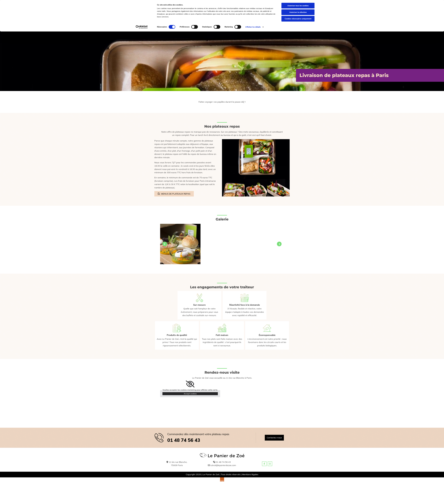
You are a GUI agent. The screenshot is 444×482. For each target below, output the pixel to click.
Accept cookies (190, 394)
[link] (190, 384)
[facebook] (264, 464)
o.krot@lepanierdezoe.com (223, 465)
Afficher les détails (253, 27)
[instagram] (270, 464)
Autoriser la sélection (298, 12)
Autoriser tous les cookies (298, 6)
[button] (174, 193)
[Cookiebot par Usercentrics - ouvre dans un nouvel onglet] (142, 27)
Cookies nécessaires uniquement (298, 19)
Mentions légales (250, 474)
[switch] (194, 27)
